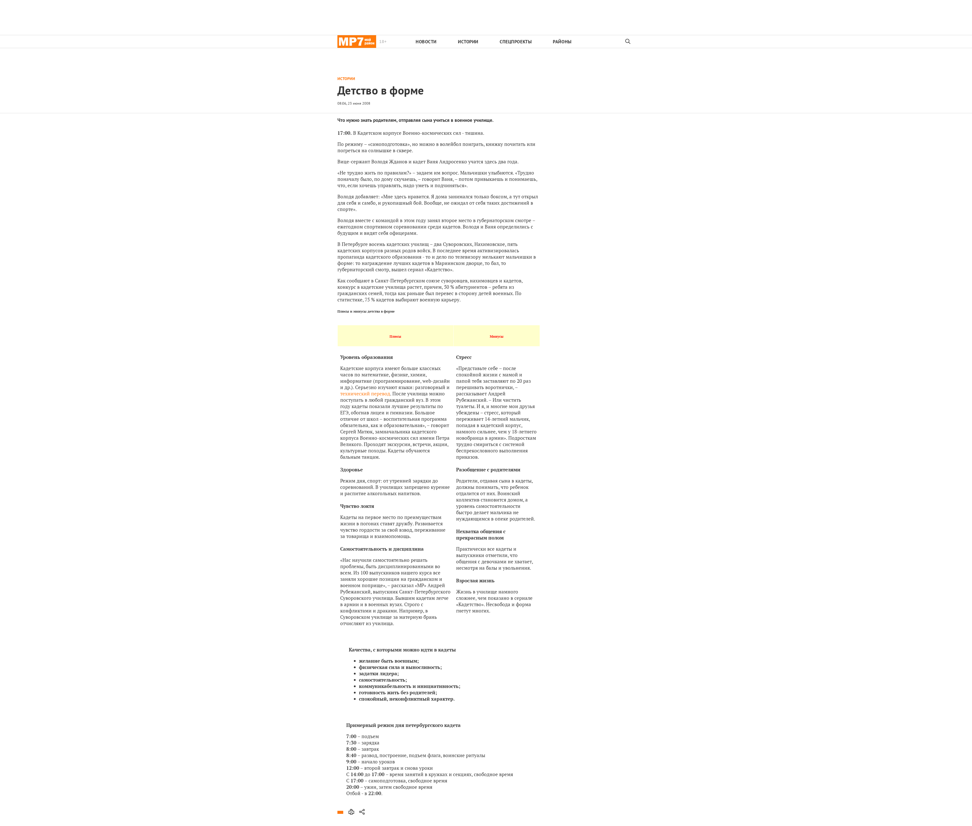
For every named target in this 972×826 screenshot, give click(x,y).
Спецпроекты (516, 42)
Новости (426, 42)
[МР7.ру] (356, 41)
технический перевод (365, 393)
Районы (562, 42)
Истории (468, 42)
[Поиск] (628, 41)
